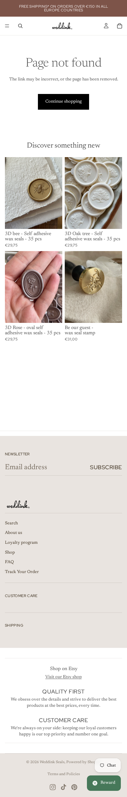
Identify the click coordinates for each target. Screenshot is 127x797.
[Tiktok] (63, 787)
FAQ (9, 562)
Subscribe (106, 467)
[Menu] (7, 26)
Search (11, 523)
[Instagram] (52, 787)
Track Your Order (22, 572)
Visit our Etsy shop (63, 677)
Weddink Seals (52, 762)
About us (13, 533)
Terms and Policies (63, 774)
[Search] (20, 26)
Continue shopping (63, 102)
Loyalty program (21, 543)
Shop (10, 553)
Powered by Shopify (83, 762)
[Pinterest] (74, 787)
